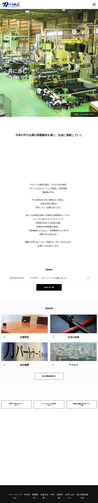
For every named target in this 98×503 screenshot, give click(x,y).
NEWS (27, 495)
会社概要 (24, 365)
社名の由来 (73, 337)
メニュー (94, 4)
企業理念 (24, 337)
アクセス (73, 365)
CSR (52, 495)
